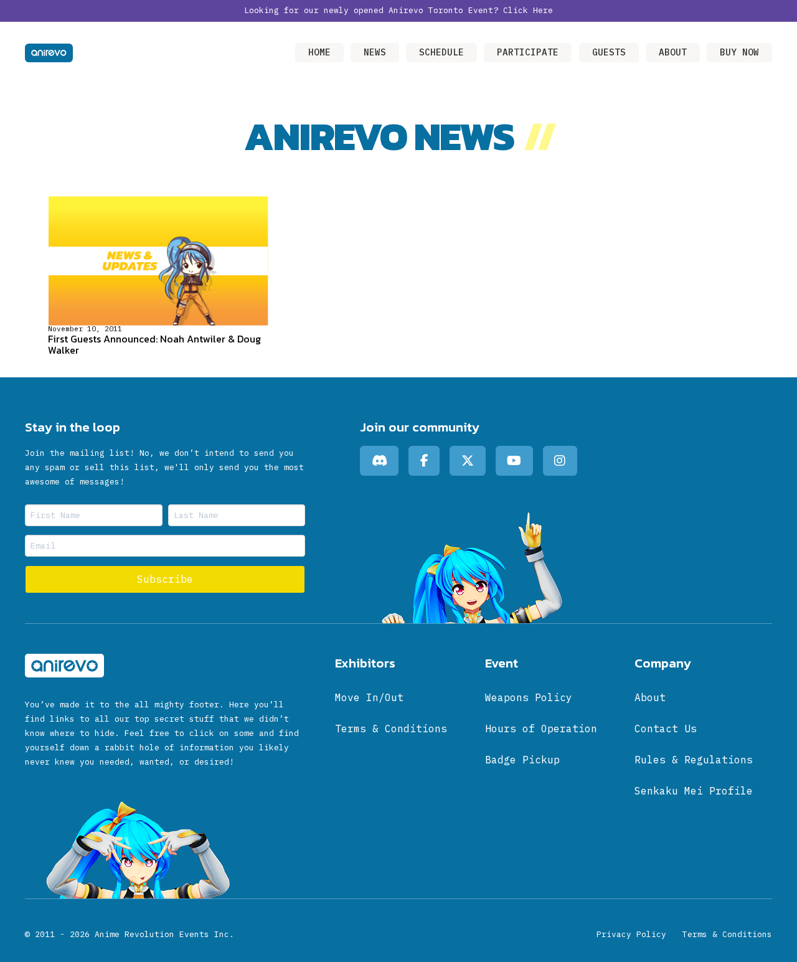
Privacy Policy (631, 934)
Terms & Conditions (727, 934)
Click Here (528, 10)
